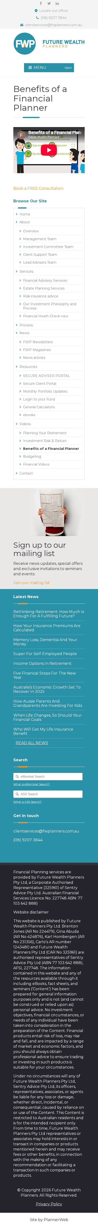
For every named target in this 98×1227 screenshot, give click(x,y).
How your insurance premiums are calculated (46, 627)
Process (26, 325)
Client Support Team (40, 254)
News (24, 333)
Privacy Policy (49, 1204)
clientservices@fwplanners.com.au (53, 25)
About (25, 222)
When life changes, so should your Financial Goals (47, 717)
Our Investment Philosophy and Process (49, 306)
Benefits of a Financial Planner (51, 449)
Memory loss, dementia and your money (45, 641)
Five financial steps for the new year (44, 675)
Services (26, 271)
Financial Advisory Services (45, 280)
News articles (34, 358)
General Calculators (39, 407)
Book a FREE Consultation (38, 188)
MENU (52, 67)
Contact (26, 473)
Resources (28, 367)
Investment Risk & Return (45, 441)
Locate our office (53, 11)
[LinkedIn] (57, 3)
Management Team (39, 239)
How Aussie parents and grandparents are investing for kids (47, 703)
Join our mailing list (31, 582)
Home (25, 214)
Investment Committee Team (48, 247)
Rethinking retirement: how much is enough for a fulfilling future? (48, 613)
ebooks (29, 415)
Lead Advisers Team (39, 262)
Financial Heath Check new (45, 316)
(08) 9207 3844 (54, 18)
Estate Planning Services (43, 288)
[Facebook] (40, 3)
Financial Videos (36, 464)
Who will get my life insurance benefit (43, 731)
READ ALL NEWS (32, 743)
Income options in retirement (42, 663)
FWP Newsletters (38, 342)
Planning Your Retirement (45, 433)
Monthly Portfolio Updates (45, 391)
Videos (25, 424)
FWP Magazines (37, 350)
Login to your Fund (39, 399)
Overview (31, 231)
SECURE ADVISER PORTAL (46, 376)
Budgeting (32, 456)
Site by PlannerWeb (49, 1219)
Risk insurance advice (40, 296)
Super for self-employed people (45, 654)
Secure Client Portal (39, 383)
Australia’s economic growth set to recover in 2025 (47, 689)
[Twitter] (49, 3)
